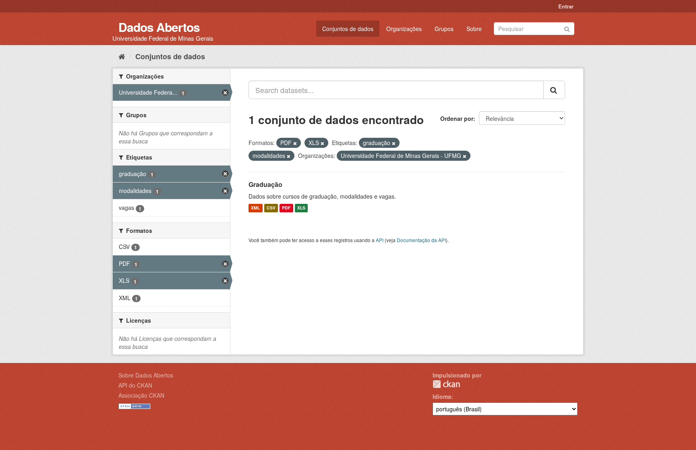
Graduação (265, 184)
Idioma (442, 396)
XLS (301, 208)
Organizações (404, 29)
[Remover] (295, 143)
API (379, 239)
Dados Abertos (159, 26)
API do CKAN (135, 385)
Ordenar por (456, 118)
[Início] (121, 56)
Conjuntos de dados (347, 29)
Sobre (474, 29)
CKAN (446, 384)
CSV (271, 208)
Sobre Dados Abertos (145, 375)
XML (255, 208)
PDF (286, 208)
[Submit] (566, 28)
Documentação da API (421, 239)
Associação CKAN (141, 395)
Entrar (566, 6)
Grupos (444, 29)
